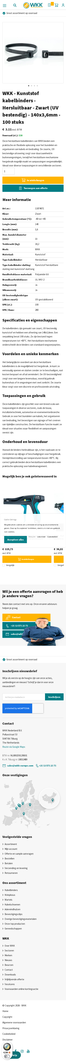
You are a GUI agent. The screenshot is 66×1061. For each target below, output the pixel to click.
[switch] (7, 1056)
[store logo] (33, 4)
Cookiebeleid (52, 536)
